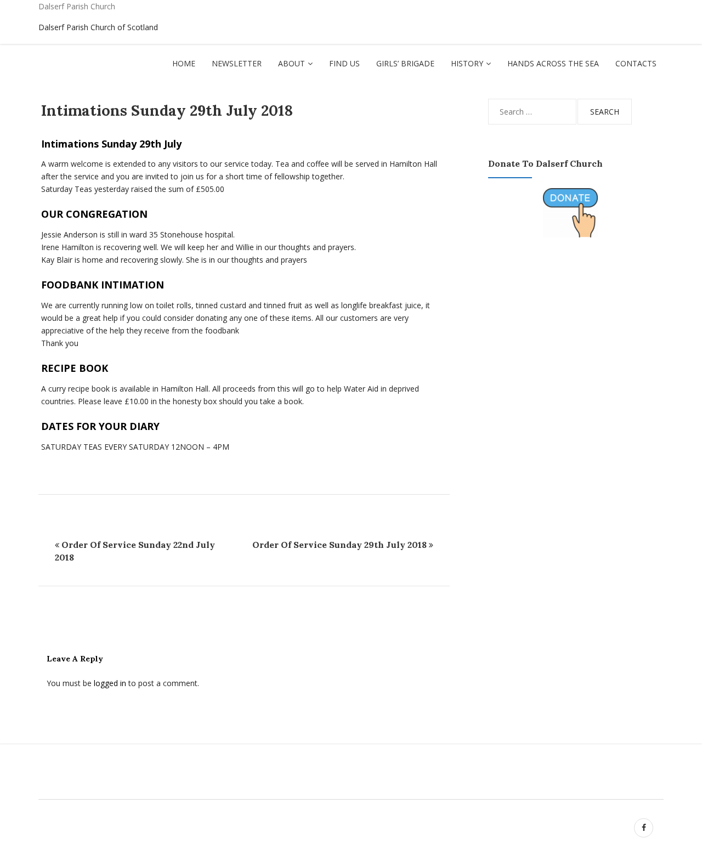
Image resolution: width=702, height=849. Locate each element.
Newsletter (237, 63)
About (291, 63)
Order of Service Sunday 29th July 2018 (339, 544)
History (467, 63)
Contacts (635, 63)
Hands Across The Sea (553, 63)
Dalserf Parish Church (76, 6)
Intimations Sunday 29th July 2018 (167, 110)
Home (183, 63)
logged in (110, 683)
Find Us (344, 63)
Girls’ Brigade (405, 63)
